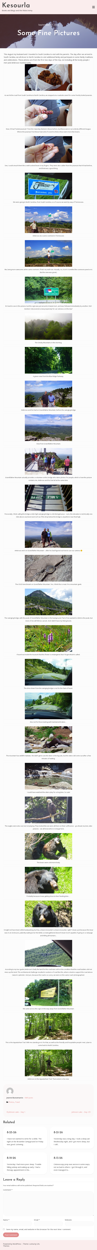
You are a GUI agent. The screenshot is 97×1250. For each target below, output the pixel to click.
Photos (11, 1102)
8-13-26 (58, 1158)
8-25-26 (11, 1132)
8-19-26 (11, 1158)
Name (6, 1220)
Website (68, 1220)
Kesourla (16, 5)
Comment (7, 1190)
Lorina (31, 1244)
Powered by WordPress (12, 1244)
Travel (17, 1102)
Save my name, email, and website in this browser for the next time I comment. (38, 1229)
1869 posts (28, 1098)
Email (37, 1220)
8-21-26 (58, 1132)
